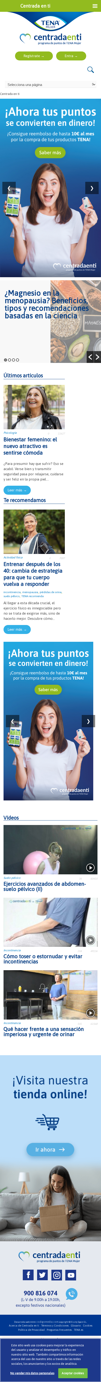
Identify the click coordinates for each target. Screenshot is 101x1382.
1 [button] (5, 359)
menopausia (30, 592)
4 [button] (17, 359)
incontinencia (12, 592)
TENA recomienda (32, 596)
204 (80, 951)
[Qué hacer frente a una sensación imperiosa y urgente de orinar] (50, 995)
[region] (50, 1360)
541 (80, 1023)
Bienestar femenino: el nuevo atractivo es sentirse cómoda (30, 446)
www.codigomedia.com (44, 1321)
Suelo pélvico (12, 878)
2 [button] (9, 359)
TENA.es (78, 1329)
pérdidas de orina (51, 592)
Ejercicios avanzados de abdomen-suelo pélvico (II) (45, 886)
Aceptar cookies (73, 1373)
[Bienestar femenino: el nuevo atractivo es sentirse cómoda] (34, 407)
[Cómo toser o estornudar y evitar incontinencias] (50, 922)
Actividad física (13, 557)
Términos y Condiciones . (55, 1325)
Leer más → (17, 490)
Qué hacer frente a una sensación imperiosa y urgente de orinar (44, 1031)
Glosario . (76, 1325)
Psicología (10, 432)
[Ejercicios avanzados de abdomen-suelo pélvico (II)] (50, 849)
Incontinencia (12, 950)
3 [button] (13, 359)
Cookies (87, 1325)
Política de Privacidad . (32, 1329)
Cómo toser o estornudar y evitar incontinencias (43, 959)
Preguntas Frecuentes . (60, 1329)
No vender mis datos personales (32, 1373)
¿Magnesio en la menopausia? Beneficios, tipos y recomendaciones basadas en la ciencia (47, 304)
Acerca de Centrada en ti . (24, 1325)
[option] (50, 321)
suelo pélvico (12, 596)
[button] (90, 357)
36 (80, 878)
